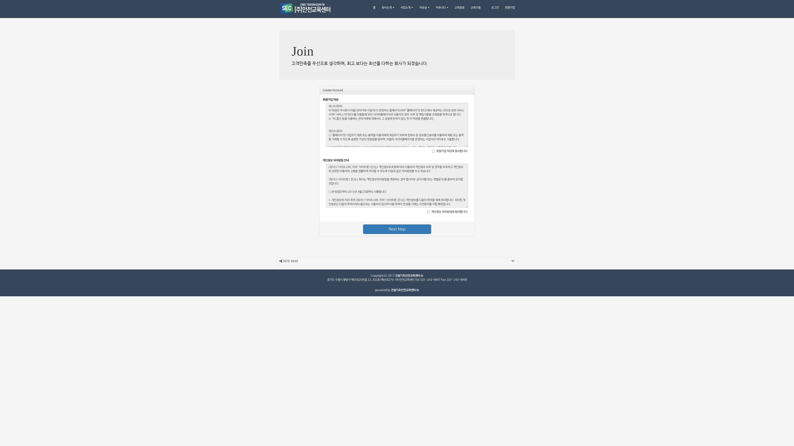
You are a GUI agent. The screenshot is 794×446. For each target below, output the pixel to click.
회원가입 (510, 7)
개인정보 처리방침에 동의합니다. (449, 212)
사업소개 (406, 7)
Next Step (397, 229)
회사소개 (387, 7)
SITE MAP (290, 261)
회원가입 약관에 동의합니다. (452, 151)
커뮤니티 (441, 7)
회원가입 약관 (330, 99)
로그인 (495, 7)
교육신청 (476, 7)
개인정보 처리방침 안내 (336, 160)
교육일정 (459, 7)
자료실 (423, 7)
